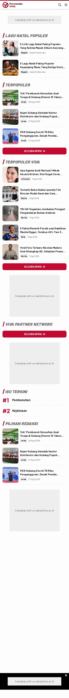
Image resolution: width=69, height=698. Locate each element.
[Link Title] (10, 48)
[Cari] (60, 5)
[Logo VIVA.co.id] (12, 5)
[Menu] (66, 5)
